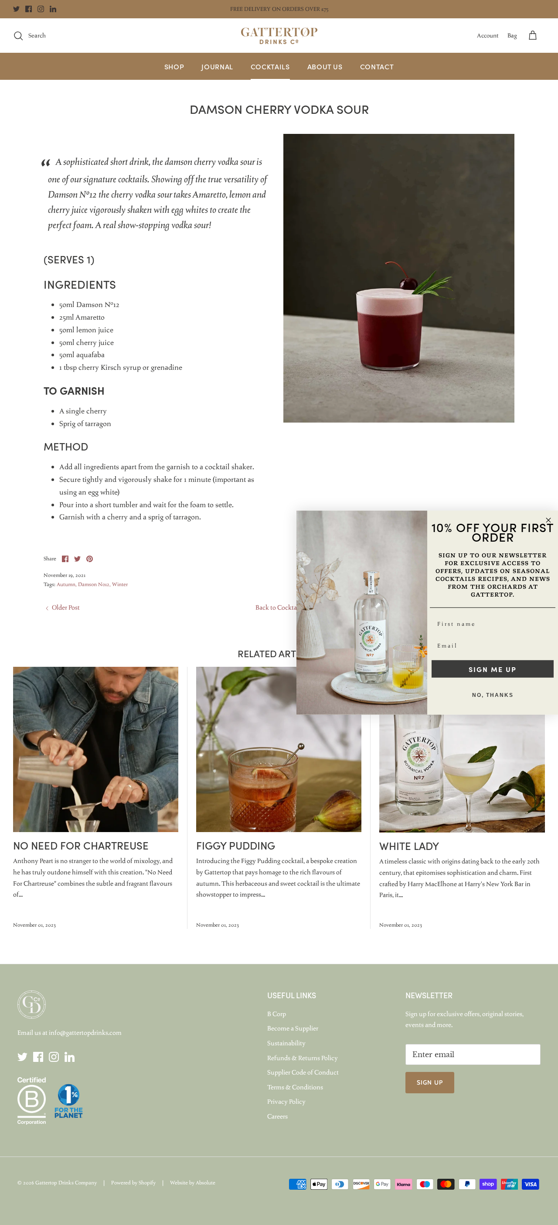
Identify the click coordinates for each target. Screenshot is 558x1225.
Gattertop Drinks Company (66, 1182)
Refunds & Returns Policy (302, 1058)
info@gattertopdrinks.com (85, 1032)
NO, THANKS (493, 695)
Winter (120, 584)
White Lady (409, 845)
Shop (174, 66)
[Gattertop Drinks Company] (279, 35)
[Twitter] (16, 9)
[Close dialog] (548, 520)
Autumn (66, 584)
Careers (277, 1116)
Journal (217, 66)
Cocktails (270, 66)
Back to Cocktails (279, 607)
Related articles (279, 653)
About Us (325, 66)
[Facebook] (28, 9)
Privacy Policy (286, 1101)
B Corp (276, 1014)
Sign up (430, 1082)
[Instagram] (40, 9)
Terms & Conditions (295, 1087)
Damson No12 (93, 584)
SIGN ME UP (493, 669)
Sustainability (286, 1043)
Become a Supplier (292, 1028)
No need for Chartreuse (81, 845)
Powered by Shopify (133, 1182)
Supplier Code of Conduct (303, 1072)
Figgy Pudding (235, 845)
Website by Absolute (192, 1182)
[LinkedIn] (53, 9)
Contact (377, 66)
